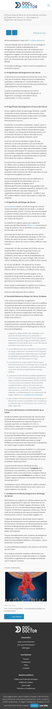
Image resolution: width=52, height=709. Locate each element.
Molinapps (26, 648)
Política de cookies (26, 682)
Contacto (26, 668)
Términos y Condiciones (26, 688)
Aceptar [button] (34, 705)
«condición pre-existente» (33, 395)
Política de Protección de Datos (26, 679)
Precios (26, 659)
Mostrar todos (40, 33)
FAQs (26, 665)
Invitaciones (26, 662)
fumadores (12, 206)
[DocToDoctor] (26, 5)
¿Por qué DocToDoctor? (26, 645)
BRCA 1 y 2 (31, 225)
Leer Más (43, 705)
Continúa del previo (37, 40)
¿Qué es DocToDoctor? (26, 642)
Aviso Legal (26, 685)
